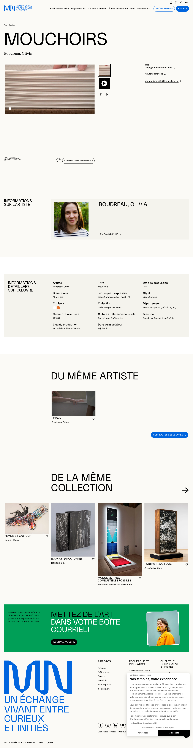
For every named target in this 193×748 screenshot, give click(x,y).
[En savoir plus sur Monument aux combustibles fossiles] (120, 539)
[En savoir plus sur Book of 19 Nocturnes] (73, 530)
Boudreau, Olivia (61, 286)
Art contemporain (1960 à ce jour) (159, 307)
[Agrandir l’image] (58, 161)
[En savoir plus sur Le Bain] (73, 403)
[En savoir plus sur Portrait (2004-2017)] (166, 532)
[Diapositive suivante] (106, 94)
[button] (104, 70)
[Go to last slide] (100, 94)
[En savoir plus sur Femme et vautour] (27, 518)
